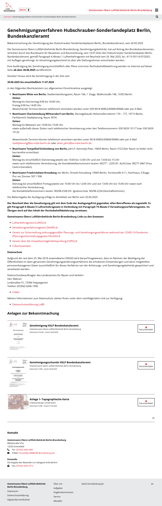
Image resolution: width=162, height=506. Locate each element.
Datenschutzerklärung (18, 495)
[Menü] (156, 10)
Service (57, 496)
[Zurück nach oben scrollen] (153, 418)
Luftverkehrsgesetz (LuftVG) (28, 222)
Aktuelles (58, 501)
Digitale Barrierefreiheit (18, 499)
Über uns (58, 483)
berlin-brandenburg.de (93, 483)
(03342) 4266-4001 (24, 449)
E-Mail (15, 292)
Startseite (7, 17)
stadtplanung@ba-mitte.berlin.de (31, 143)
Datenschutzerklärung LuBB (28, 304)
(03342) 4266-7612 (24, 465)
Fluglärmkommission (64, 492)
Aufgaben (58, 488)
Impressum (12, 491)
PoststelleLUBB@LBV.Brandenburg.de (37, 453)
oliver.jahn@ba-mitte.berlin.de (74, 143)
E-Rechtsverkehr (21, 246)
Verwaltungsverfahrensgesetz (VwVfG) (33, 227)
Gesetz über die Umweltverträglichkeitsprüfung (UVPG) (43, 241)
